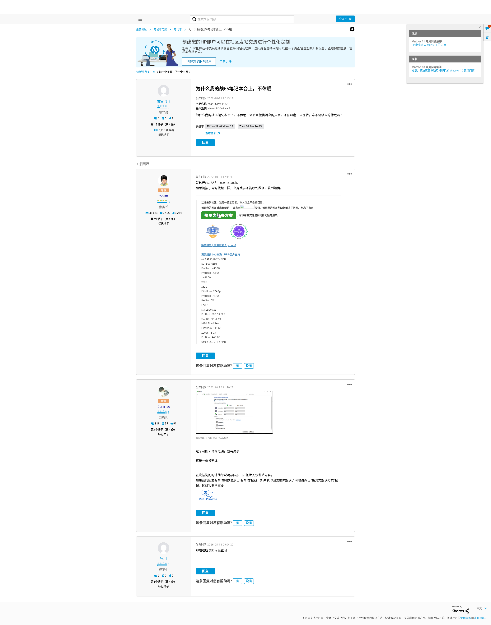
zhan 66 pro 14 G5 (250, 126)
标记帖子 (163, 134)
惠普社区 (141, 29)
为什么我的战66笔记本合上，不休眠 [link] (210, 29)
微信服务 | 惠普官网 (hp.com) (218, 245)
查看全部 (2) (212, 133)
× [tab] (479, 27)
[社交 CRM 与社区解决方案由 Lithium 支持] (460, 610)
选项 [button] (352, 29)
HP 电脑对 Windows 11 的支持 (429, 45)
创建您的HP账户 (199, 61)
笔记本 (178, 29)
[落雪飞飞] (163, 91)
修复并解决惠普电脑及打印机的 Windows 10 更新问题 (443, 70)
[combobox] (242, 19)
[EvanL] (163, 548)
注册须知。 (480, 618)
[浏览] (139, 19)
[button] (349, 84)
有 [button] (237, 366)
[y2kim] (163, 180)
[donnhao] (163, 391)
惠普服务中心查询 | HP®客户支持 (220, 254)
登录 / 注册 (345, 19)
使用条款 (465, 618)
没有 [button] (249, 366)
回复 (205, 142)
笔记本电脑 (160, 29)
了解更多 (225, 61)
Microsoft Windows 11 (220, 126)
